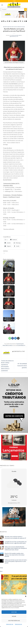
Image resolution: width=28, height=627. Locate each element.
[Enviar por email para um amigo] (18, 338)
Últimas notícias (20, 26)
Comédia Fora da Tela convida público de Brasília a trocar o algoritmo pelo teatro (15, 542)
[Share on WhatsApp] (9, 338)
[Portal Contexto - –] (14, 5)
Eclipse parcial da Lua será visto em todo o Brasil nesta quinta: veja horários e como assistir (16, 561)
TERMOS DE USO (9, 624)
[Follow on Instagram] (14, 1)
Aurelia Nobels (20, 345)
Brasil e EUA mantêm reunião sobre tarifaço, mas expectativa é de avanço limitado (14, 555)
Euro (1, 571)
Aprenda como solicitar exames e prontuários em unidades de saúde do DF (15, 537)
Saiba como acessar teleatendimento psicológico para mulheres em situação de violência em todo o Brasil (16, 548)
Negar (14, 616)
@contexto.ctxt (14, 36)
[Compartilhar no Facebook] (12, 338)
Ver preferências (14, 620)
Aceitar (14, 612)
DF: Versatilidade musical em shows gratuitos (22, 365)
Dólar (1, 567)
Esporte (5, 26)
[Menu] (2, 5)
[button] (25, 596)
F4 (24, 345)
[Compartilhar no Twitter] (15, 338)
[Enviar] (25, 9)
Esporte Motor (12, 26)
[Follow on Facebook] (13, 1)
